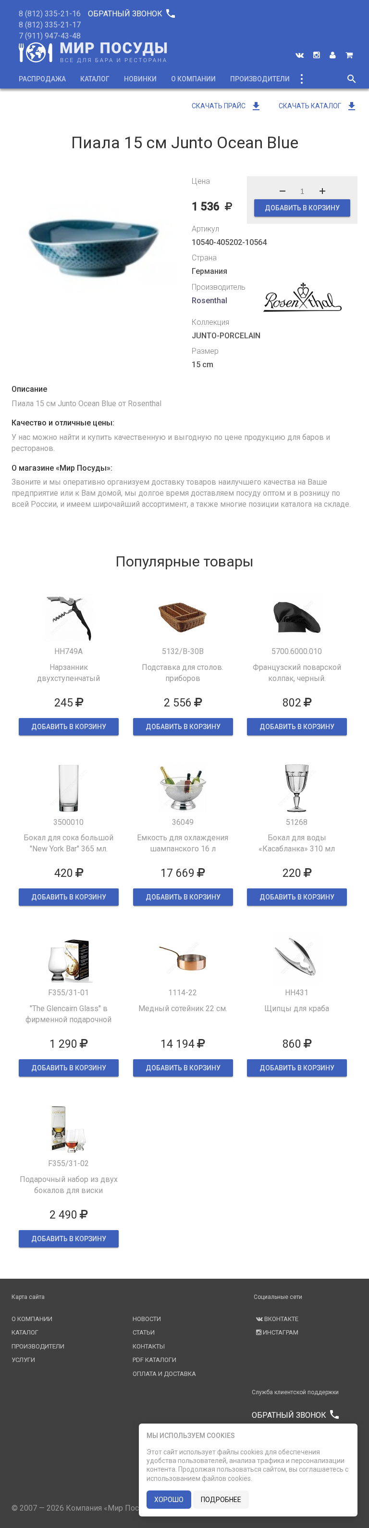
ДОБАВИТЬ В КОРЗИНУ (302, 208)
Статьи (144, 1332)
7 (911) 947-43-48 (50, 35)
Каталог (95, 79)
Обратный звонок (131, 13)
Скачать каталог (318, 106)
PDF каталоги (154, 1359)
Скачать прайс (227, 106)
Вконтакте (280, 1319)
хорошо (169, 1499)
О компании (193, 79)
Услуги (23, 1359)
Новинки (140, 79)
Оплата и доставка (164, 1373)
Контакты (149, 1346)
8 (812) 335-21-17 (50, 24)
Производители (260, 79)
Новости (147, 1319)
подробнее (221, 1499)
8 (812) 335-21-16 (50, 13)
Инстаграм (279, 1332)
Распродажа (42, 79)
